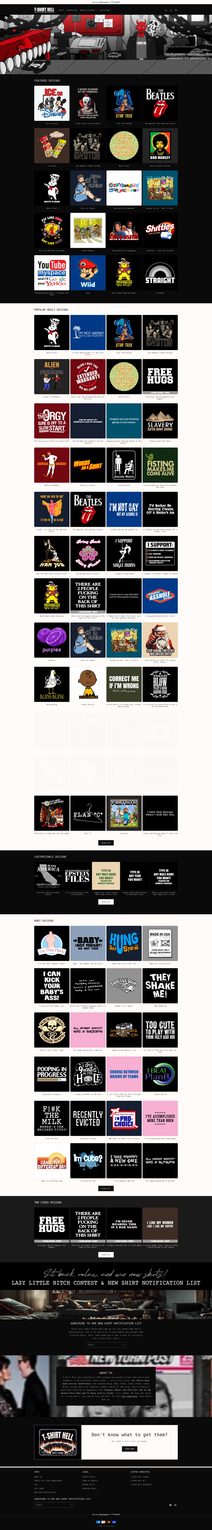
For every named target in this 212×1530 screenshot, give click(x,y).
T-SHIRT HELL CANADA (140, 1477)
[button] (88, 10)
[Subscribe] (123, 1345)
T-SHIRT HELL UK (138, 1481)
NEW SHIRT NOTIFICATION (44, 1492)
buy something (129, 1396)
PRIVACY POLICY (89, 1477)
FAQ (35, 1484)
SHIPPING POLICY (89, 1488)
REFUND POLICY (88, 1484)
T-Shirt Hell (109, 1526)
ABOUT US (38, 1477)
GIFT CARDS (39, 1488)
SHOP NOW (129, 1449)
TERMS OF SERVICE (90, 1481)
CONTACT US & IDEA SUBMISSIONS (48, 1481)
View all (106, 843)
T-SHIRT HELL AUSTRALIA (141, 1484)
